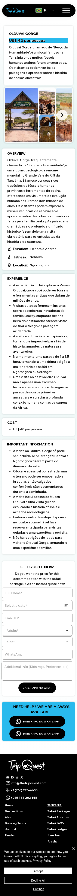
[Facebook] (12, 777)
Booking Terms (15, 823)
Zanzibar (53, 835)
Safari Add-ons (58, 817)
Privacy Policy (42, 860)
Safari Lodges (57, 829)
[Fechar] (71, 851)
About (9, 817)
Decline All (38, 880)
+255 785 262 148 (23, 798)
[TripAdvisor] (7, 777)
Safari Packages (58, 811)
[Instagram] (17, 777)
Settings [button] (38, 889)
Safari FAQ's (55, 823)
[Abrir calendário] (66, 605)
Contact (11, 835)
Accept (38, 871)
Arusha (53, 841)
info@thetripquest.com (28, 783)
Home (9, 805)
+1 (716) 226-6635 (23, 790)
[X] (22, 777)
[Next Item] (62, 115)
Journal (10, 829)
